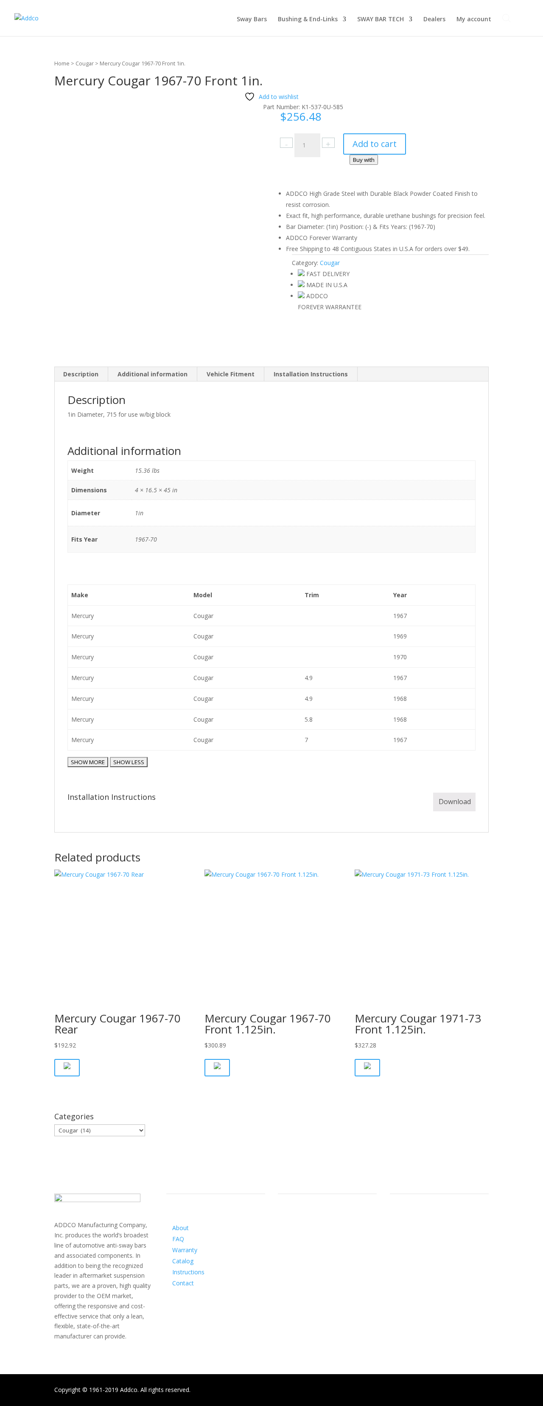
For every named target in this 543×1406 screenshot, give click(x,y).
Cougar (85, 63)
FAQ (178, 1239)
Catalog (182, 1261)
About (180, 1228)
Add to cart (375, 144)
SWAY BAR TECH (380, 19)
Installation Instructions (311, 374)
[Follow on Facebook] (284, 1236)
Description (80, 374)
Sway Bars (252, 19)
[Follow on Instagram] (301, 1236)
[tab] (81, 374)
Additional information (153, 374)
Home (62, 63)
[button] (67, 1067)
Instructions (188, 1272)
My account (473, 19)
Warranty (184, 1250)
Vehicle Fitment (231, 374)
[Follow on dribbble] (318, 1236)
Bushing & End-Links (308, 19)
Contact (183, 1283)
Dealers (434, 19)
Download (455, 801)
